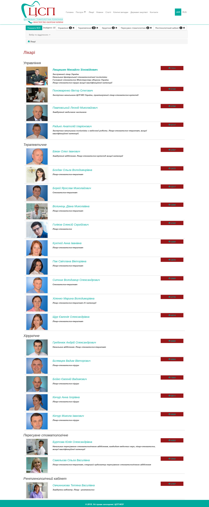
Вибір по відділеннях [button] (39, 34)
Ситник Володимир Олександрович (76, 280)
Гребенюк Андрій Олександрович (74, 342)
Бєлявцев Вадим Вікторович (71, 360)
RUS (184, 12)
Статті (108, 12)
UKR (178, 12)
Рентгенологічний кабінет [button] (168, 27)
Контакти (154, 12)
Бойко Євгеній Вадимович (70, 379)
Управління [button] (64, 27)
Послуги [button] (79, 12)
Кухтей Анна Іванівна (67, 243)
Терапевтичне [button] (86, 27)
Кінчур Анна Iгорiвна (66, 397)
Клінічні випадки (120, 12)
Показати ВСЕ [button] (34, 27)
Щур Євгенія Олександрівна (71, 316)
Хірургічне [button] (108, 27)
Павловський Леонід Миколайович (75, 107)
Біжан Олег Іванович (66, 151)
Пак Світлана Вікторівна (69, 261)
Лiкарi (91, 12)
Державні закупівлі (139, 12)
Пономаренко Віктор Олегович (73, 90)
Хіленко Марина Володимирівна (73, 298)
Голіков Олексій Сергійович (71, 224)
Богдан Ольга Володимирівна (72, 170)
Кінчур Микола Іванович (68, 416)
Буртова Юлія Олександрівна (72, 442)
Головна (70, 12)
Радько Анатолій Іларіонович (72, 126)
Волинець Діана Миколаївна (71, 206)
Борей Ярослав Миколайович (72, 188)
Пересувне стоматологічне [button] (134, 27)
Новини (99, 12)
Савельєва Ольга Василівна (71, 460)
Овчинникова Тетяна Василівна (74, 485)
